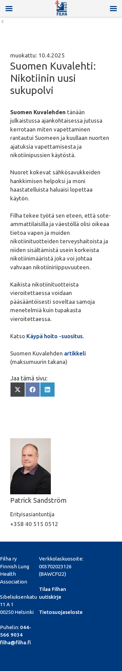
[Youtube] (86, 564)
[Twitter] (98, 558)
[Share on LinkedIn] (47, 389)
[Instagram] (98, 564)
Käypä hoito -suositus (54, 336)
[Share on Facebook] (32, 389)
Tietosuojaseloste (61, 612)
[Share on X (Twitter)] (17, 389)
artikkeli (75, 353)
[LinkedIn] (109, 558)
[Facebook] (86, 558)
